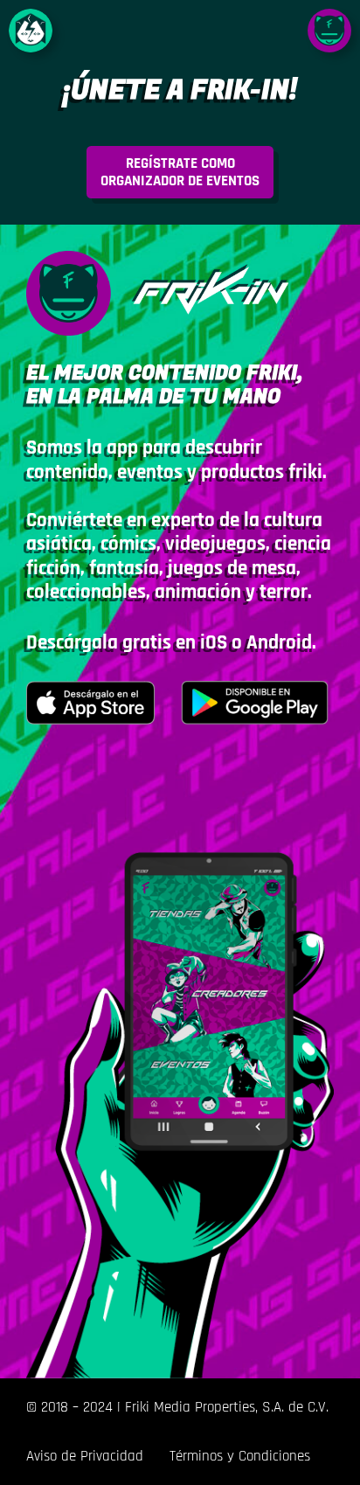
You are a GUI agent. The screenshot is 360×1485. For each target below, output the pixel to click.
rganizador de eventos (180, 172)
